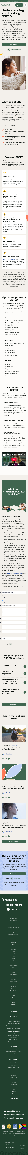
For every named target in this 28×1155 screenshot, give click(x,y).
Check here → (22, 1)
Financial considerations (13, 927)
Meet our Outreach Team (13, 1067)
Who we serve (13, 920)
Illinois (13, 958)
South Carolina (13, 990)
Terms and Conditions (10, 1150)
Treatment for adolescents (13, 1018)
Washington (13, 1004)
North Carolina (13, 981)
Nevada (13, 972)
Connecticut (13, 949)
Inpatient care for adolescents (13, 1028)
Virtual (13, 1006)
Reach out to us (14, 873)
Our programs (13, 922)
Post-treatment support (13, 1049)
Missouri (13, 967)
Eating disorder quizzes (13, 934)
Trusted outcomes (14, 1077)
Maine (13, 960)
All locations (13, 942)
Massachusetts (13, 965)
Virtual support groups (13, 1039)
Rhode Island (13, 988)
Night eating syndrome (9, 259)
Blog (14, 1089)
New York (13, 979)
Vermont (13, 1000)
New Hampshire (13, 974)
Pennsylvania (13, 986)
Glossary (14, 1091)
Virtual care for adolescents (13, 1021)
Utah (13, 997)
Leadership (13, 1080)
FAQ (13, 929)
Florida (13, 951)
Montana (13, 970)
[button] (25, 5)
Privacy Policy (15, 1144)
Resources (13, 1056)
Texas (13, 995)
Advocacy (14, 1082)
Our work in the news (14, 1086)
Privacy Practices (10, 1147)
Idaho (13, 956)
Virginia (13, 1002)
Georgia (13, 953)
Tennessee (13, 993)
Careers (14, 1093)
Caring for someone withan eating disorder (13, 1036)
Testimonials (14, 1084)
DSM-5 (12, 114)
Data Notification (6, 1144)
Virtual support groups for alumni (13, 1051)
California (13, 946)
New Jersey (13, 977)
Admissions (13, 925)
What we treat (13, 918)
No (4, 602)
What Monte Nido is (14, 1075)
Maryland (13, 963)
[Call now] (19, 5)
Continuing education (13, 1065)
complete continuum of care (14, 573)
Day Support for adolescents (13, 1023)
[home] (5, 5)
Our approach (13, 932)
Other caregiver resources (13, 1041)
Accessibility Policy (9, 1142)
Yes (5, 597)
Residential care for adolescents (13, 1025)
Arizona (13, 944)
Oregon (13, 983)
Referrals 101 (13, 1062)
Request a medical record (13, 1053)
